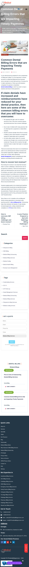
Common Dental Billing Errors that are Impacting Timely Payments (14, 398)
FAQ (2, 466)
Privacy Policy (19, 344)
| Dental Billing (11, 28)
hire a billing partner (16, 202)
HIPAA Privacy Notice (14, 345)
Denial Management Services (10, 292)
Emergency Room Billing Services (9, 486)
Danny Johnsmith (6, 72)
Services (3, 429)
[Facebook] (2, 542)
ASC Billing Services (5, 478)
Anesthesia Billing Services (7, 476)
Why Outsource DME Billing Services (9, 447)
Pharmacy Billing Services (7, 500)
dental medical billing (6, 87)
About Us (3, 426)
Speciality (3, 431)
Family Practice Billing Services (8, 489)
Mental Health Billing (8, 264)
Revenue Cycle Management (10, 268)
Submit (12, 342)
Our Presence (4, 437)
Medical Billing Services (9, 257)
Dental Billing (9, 370)
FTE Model (3, 453)
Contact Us (3, 463)
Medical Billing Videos (6, 445)
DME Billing (6, 251)
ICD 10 (5, 285)
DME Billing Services (5, 484)
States (2, 434)
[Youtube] (7, 542)
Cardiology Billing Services (7, 481)
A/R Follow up (6, 289)
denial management (6, 156)
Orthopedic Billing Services (7, 492)
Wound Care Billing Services (7, 505)
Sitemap (3, 468)
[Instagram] (10, 542)
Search (25, 237)
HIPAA (10, 208)
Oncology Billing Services (7, 494)
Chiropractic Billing (7, 247)
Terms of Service (5, 458)
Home (3, 28)
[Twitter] (5, 542)
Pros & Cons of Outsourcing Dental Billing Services (12, 376)
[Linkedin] (13, 542)
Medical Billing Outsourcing (10, 254)
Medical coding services (9, 305)
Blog (2, 439)
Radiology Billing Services (7, 502)
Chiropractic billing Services (10, 302)
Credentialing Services (8, 282)
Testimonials (3, 442)
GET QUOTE (26, 548)
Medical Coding (7, 261)
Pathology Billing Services (7, 497)
